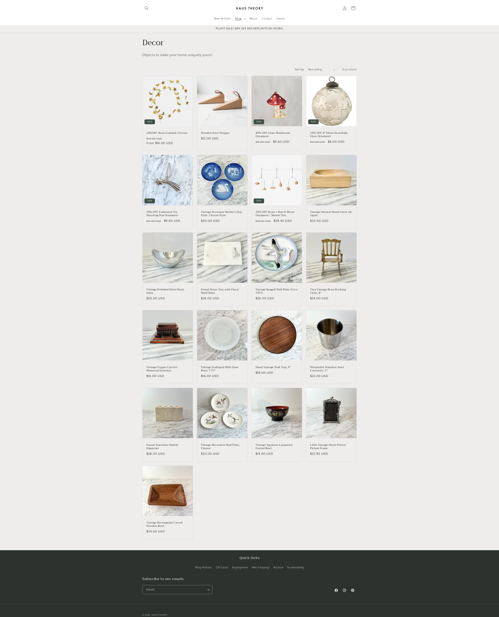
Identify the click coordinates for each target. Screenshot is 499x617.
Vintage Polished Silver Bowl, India (165, 291)
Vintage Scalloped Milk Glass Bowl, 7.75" (220, 369)
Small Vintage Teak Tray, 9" (273, 367)
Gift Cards (222, 567)
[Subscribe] (208, 589)
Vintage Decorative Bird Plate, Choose (220, 446)
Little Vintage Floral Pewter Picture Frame (328, 446)
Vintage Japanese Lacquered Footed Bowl (274, 446)
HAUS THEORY (159, 615)
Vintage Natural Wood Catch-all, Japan (331, 214)
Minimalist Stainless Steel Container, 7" (327, 369)
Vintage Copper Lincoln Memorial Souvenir (161, 369)
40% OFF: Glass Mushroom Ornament (273, 134)
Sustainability (295, 567)
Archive (278, 567)
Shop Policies (203, 567)
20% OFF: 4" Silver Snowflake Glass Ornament (329, 134)
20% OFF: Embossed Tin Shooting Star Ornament (162, 214)
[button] (146, 8)
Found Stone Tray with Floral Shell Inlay (220, 291)
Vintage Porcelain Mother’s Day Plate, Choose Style (221, 214)
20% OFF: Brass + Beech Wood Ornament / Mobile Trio (275, 214)
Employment (240, 567)
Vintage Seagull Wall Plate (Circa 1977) (276, 291)
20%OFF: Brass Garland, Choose (166, 133)
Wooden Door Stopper (215, 133)
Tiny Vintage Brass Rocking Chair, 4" (328, 291)
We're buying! (261, 567)
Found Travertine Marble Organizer (162, 446)
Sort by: (299, 69)
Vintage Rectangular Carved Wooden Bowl (164, 524)
